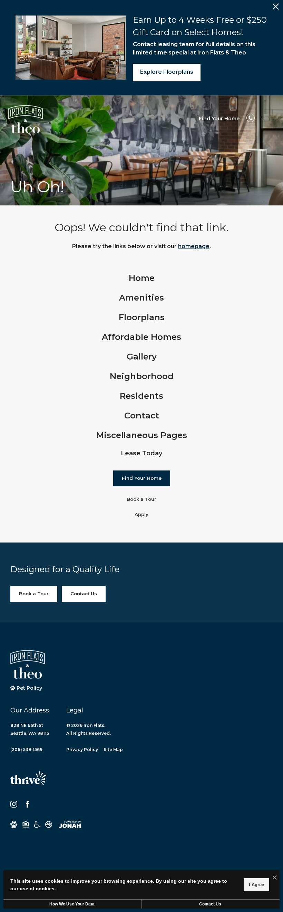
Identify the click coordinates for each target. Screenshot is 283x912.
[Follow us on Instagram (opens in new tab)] (14, 804)
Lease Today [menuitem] (141, 453)
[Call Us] (250, 119)
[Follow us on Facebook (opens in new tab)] (28, 804)
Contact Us (210, 904)
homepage (193, 246)
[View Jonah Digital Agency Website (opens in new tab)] (70, 824)
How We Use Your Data (72, 904)
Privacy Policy (82, 749)
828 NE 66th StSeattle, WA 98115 (29, 729)
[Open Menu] (268, 119)
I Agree (256, 884)
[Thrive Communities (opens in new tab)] (28, 781)
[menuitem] (141, 278)
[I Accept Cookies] (275, 878)
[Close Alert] (276, 8)
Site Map (113, 749)
